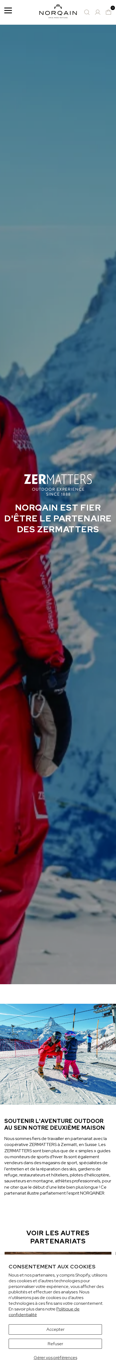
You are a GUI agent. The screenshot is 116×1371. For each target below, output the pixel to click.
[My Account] (97, 12)
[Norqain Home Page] (58, 12)
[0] (108, 12)
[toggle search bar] (87, 12)
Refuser (55, 1344)
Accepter (55, 1329)
